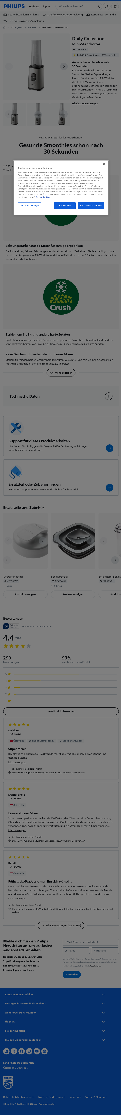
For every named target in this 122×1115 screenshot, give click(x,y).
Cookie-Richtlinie (42, 197)
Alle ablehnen (63, 205)
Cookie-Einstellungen (28, 205)
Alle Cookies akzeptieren (89, 205)
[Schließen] (103, 163)
